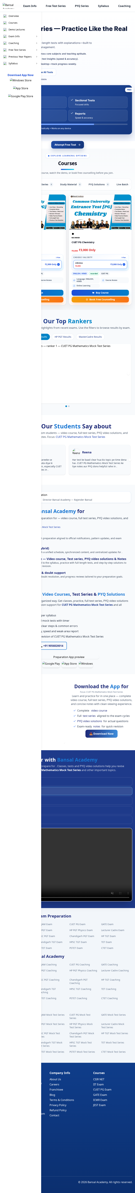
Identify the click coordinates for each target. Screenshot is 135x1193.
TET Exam (106, 942)
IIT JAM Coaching (47, 964)
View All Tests (45, 72)
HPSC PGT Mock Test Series (49, 1035)
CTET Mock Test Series (113, 1051)
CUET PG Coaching (79, 964)
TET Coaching (108, 989)
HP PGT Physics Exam (81, 930)
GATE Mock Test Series (113, 1014)
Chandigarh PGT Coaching (78, 981)
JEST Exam (99, 1105)
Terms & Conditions (62, 1100)
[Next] (128, 373)
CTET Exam (107, 948)
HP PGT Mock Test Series (51, 1024)
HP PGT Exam (45, 930)
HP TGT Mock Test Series (114, 1033)
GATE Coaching (109, 964)
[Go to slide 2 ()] (69, 406)
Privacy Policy (58, 1105)
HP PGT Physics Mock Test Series (81, 1025)
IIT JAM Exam (45, 924)
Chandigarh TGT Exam (50, 942)
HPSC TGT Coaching (80, 989)
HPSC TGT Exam (78, 942)
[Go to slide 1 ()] (66, 406)
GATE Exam (107, 924)
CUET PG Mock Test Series (79, 1016)
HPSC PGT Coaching (48, 979)
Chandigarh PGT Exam (81, 936)
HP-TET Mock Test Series (51, 1051)
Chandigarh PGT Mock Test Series (81, 1035)
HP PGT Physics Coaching (83, 970)
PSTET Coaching (78, 998)
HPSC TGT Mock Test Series (80, 1044)
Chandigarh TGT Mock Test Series (50, 1044)
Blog (52, 1095)
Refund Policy (58, 1110)
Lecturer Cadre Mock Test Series (112, 1025)
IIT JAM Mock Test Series (51, 1014)
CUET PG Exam (77, 924)
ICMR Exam (100, 1100)
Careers (54, 1084)
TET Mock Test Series (112, 1042)
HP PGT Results (63, 336)
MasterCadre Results (90, 336)
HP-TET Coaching (47, 998)
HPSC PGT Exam (46, 936)
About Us (55, 1079)
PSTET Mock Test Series (82, 1051)
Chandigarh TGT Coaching (47, 990)
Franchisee (56, 1089)
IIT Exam (98, 1084)
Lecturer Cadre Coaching (115, 970)
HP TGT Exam (108, 936)
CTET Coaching (109, 998)
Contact (54, 1115)
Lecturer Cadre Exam (112, 930)
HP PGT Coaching (47, 970)
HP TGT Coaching (110, 979)
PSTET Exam (76, 948)
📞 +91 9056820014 (51, 646)
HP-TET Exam (45, 948)
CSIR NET (98, 1079)
